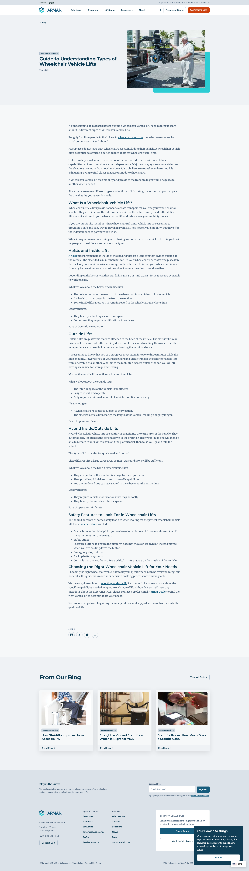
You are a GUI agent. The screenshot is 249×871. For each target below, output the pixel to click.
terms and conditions (200, 796)
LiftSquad (110, 10)
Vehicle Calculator (181, 841)
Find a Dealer (183, 831)
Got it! (218, 857)
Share (95, 635)
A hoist (72, 255)
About (142, 10)
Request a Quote (175, 10)
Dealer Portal (90, 842)
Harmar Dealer (157, 591)
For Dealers (180, 3)
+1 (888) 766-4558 (50, 836)
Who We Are (118, 816)
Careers (116, 821)
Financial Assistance (94, 832)
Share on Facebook (87, 635)
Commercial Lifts (121, 842)
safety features (90, 524)
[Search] (160, 10)
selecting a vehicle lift (114, 583)
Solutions (76, 10)
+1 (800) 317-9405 (199, 10)
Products (93, 10)
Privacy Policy (77, 863)
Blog (44, 22)
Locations (117, 827)
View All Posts (197, 677)
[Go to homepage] (50, 10)
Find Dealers (193, 3)
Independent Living (49, 53)
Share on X (79, 635)
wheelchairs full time (130, 137)
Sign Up (203, 789)
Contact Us (205, 3)
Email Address (160, 784)
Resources (125, 10)
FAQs (86, 837)
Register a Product (165, 3)
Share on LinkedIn (71, 635)
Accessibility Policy (93, 863)
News (115, 832)
